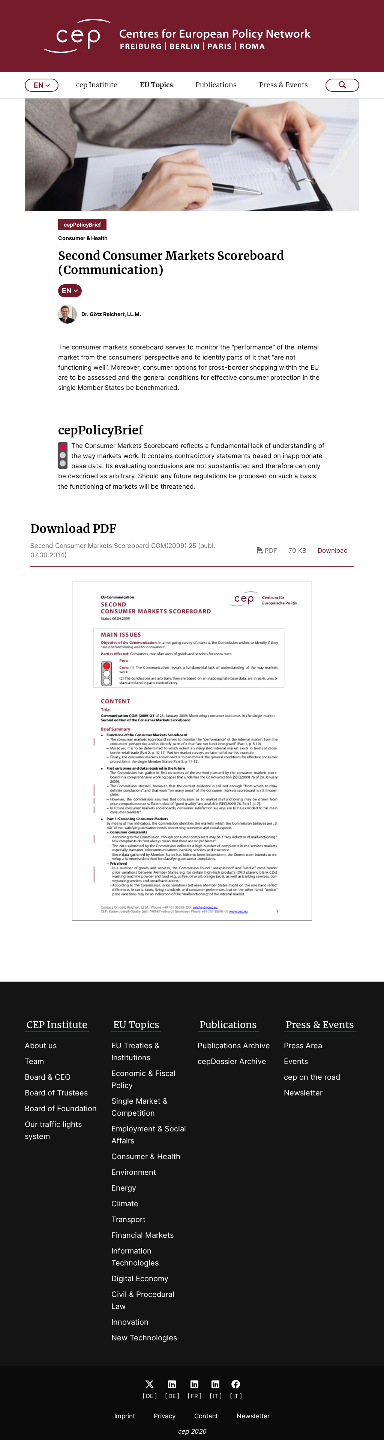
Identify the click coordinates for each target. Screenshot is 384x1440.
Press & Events (283, 85)
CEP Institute (57, 1025)
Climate (124, 1203)
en (39, 85)
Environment (133, 1172)
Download (333, 550)
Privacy (165, 1416)
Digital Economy (139, 1278)
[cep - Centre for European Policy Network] (192, 36)
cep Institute (96, 85)
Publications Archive (234, 1045)
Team (34, 1061)
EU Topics (156, 85)
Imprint (124, 1416)
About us (41, 1045)
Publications (216, 85)
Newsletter (303, 1092)
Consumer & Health (145, 1156)
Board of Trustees (56, 1092)
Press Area (303, 1045)
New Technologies (144, 1337)
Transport (128, 1219)
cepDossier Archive (232, 1061)
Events (296, 1061)
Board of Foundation (61, 1108)
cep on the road (312, 1077)
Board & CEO (47, 1077)
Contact (206, 1416)
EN (67, 291)
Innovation (129, 1322)
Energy (123, 1187)
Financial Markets (142, 1235)
